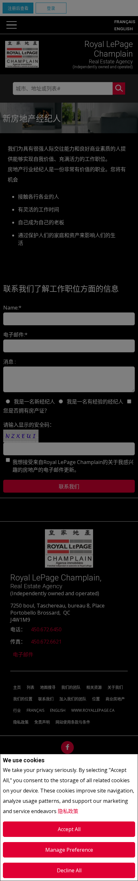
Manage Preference (69, 849)
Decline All (69, 870)
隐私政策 (68, 811)
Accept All (69, 829)
